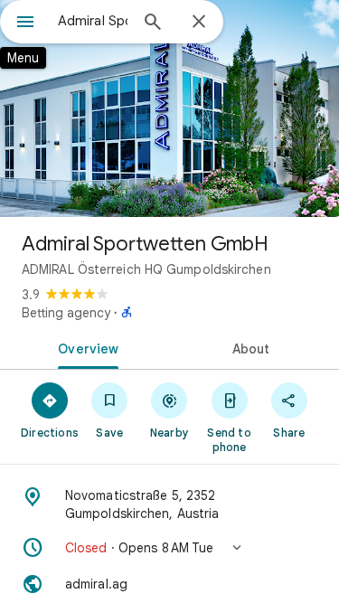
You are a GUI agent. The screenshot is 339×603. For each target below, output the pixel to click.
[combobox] (92, 21)
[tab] (85, 347)
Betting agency (66, 313)
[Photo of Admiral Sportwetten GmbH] (169, 108)
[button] (169, 548)
